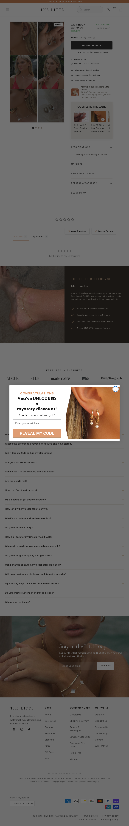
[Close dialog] (115, 389)
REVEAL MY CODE (37, 433)
